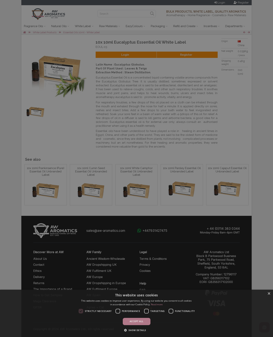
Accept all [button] (137, 321)
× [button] (268, 293)
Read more (157, 304)
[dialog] (136, 313)
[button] (136, 330)
